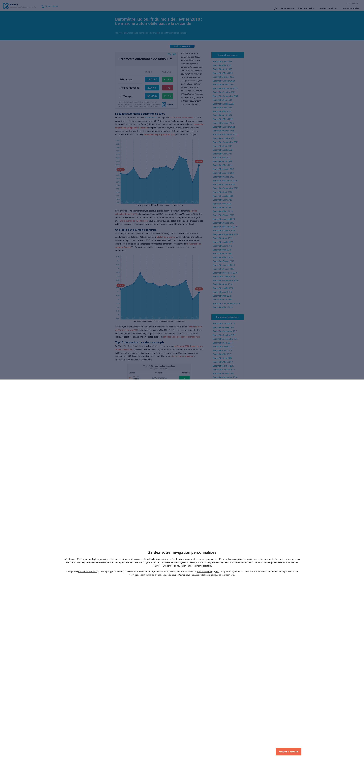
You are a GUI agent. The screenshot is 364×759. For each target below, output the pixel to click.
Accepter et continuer (289, 752)
